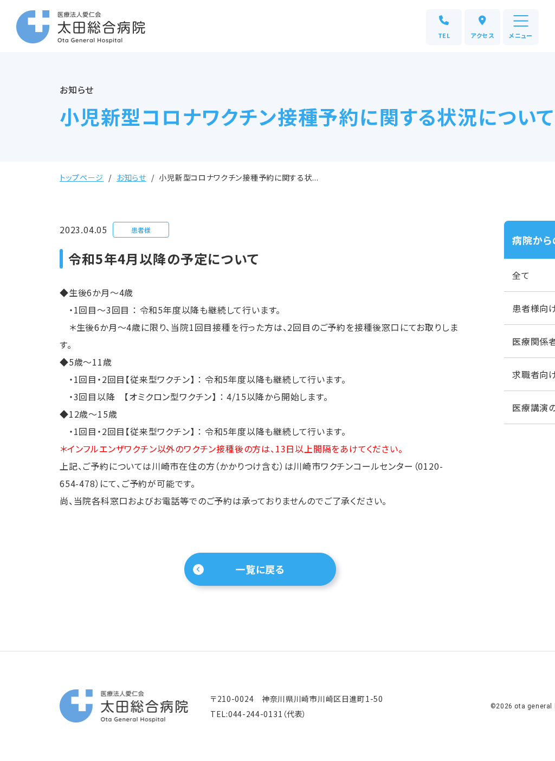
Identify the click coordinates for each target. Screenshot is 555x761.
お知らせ (131, 177)
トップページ (82, 177)
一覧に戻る (260, 569)
